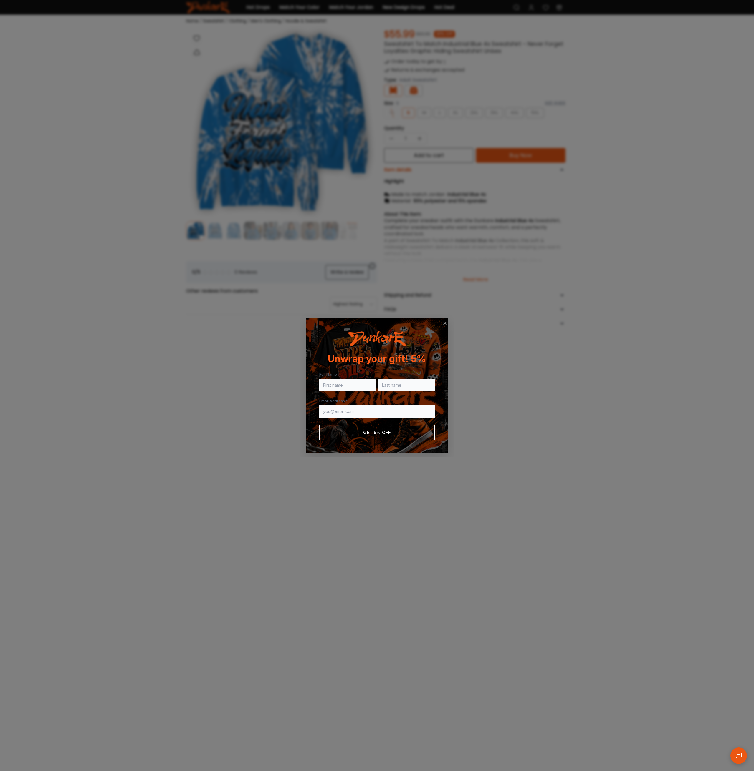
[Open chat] (738, 755)
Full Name (328, 374)
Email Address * (333, 400)
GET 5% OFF (377, 432)
